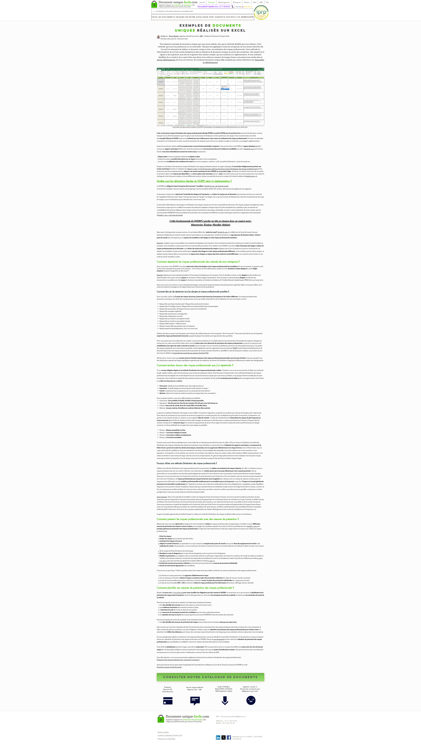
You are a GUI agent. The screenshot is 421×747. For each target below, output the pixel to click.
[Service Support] (195, 701)
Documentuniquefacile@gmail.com (233, 716)
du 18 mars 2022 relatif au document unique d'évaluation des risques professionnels (222, 169)
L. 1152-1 (260, 558)
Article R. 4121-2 (249, 149)
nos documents (219, 639)
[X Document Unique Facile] (223, 737)
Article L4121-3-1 (251, 176)
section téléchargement (166, 60)
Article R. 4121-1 (223, 232)
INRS (220, 174)
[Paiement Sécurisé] (167, 700)
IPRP (201, 36)
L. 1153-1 (163, 561)
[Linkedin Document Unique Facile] (218, 737)
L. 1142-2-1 (211, 561)
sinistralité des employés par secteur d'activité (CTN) (190, 353)
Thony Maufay (173, 36)
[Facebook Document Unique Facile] (229, 737)
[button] (210, 97)
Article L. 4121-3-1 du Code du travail (170, 215)
